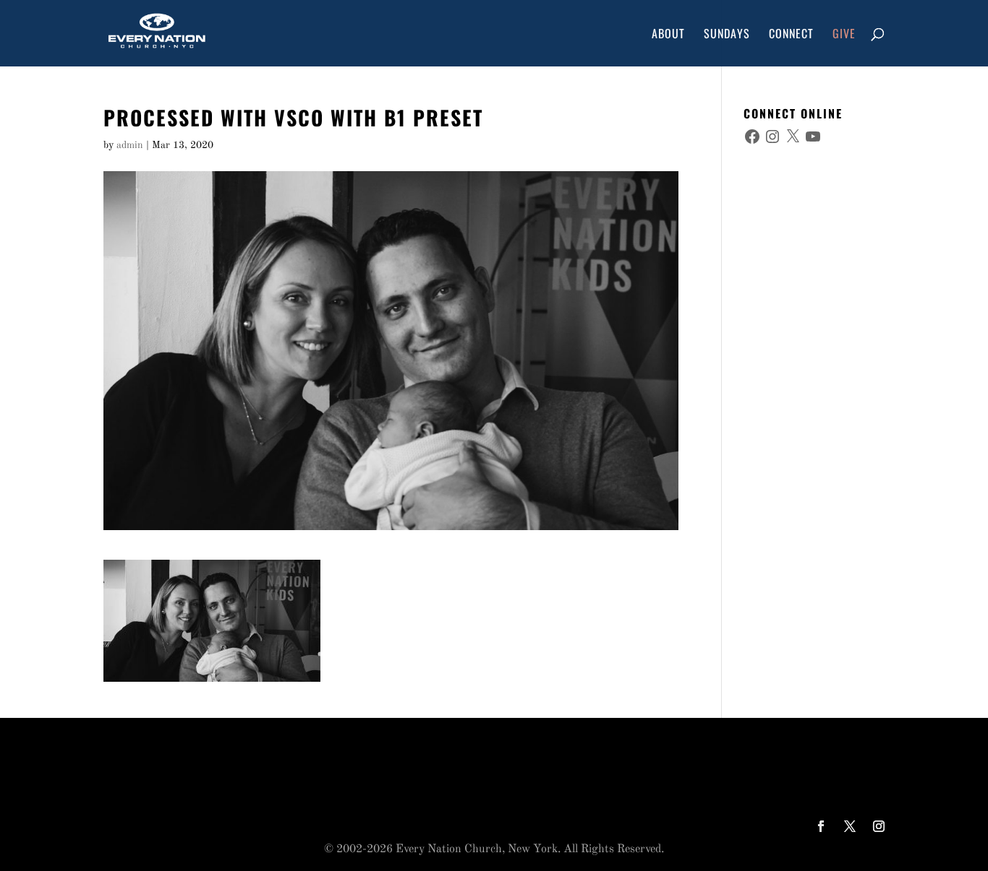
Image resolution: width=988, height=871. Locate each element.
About (668, 35)
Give (844, 35)
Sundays (727, 35)
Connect (791, 35)
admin (129, 145)
